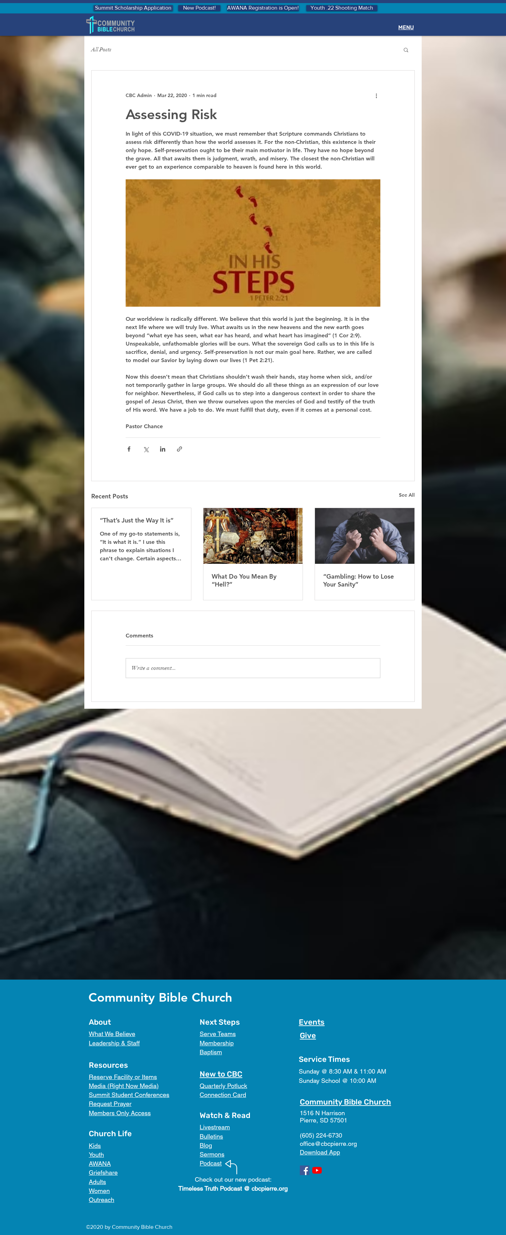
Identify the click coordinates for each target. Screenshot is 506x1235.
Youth (96, 1154)
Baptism (211, 1052)
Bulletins (211, 1136)
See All (407, 495)
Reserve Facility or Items (123, 1076)
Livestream (215, 1127)
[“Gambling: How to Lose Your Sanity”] (364, 536)
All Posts (101, 49)
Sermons (212, 1154)
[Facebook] (304, 1170)
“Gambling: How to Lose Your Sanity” (358, 580)
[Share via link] (179, 449)
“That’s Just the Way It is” (136, 520)
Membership (217, 1043)
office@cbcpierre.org (328, 1143)
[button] (406, 49)
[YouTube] (317, 1170)
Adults (97, 1181)
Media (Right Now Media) (124, 1085)
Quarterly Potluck (223, 1085)
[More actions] (376, 95)
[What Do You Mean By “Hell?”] (253, 536)
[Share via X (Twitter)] (146, 449)
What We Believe (112, 1033)
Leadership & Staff (114, 1043)
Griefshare (103, 1172)
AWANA (100, 1163)
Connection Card (223, 1094)
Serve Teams (218, 1033)
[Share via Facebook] (129, 449)
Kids (95, 1145)
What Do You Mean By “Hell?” (244, 580)
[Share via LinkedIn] (162, 449)
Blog (206, 1145)
